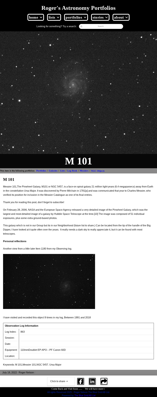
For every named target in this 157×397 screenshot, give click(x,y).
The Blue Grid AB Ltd (84, 395)
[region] (40, 375)
